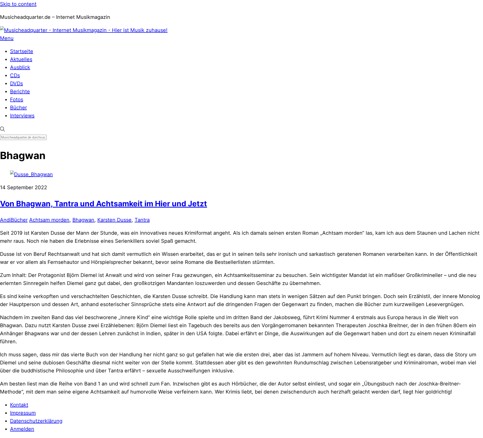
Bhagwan (83, 220)
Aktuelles (21, 59)
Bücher (18, 108)
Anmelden (22, 429)
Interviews (22, 116)
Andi (5, 220)
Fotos (16, 99)
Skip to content (18, 4)
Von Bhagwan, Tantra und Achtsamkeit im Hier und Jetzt (103, 203)
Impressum (23, 413)
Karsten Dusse (114, 220)
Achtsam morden (49, 220)
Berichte (20, 91)
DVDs (16, 83)
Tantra (142, 220)
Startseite (21, 51)
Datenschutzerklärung (36, 421)
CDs (15, 75)
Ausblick (20, 67)
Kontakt (19, 405)
